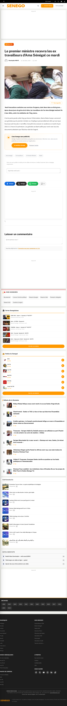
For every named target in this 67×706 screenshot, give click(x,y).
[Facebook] (55, 1)
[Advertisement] (33, 25)
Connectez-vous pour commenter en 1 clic (29, 248)
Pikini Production (4, 668)
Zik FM (1, 679)
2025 (9, 604)
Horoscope (37, 638)
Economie (2, 631)
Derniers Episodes (4, 658)
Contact (36, 660)
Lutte (1, 643)
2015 (4, 608)
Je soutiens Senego (19, 145)
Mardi (40, 156)
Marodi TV (2, 660)
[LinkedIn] (51, 672)
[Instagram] (47, 672)
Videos (1, 648)
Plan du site (24, 694)
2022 (26, 604)
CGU (36, 665)
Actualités (9, 44)
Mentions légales (31, 694)
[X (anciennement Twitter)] (58, 1)
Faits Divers (3, 646)
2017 (54, 604)
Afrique (1, 650)
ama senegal (9, 156)
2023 (20, 604)
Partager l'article (33, 145)
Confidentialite (38, 663)
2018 (48, 604)
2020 (37, 604)
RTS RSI (1, 684)
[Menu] (3, 6)
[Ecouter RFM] (62, 360)
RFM (1, 677)
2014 (9, 608)
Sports (1, 638)
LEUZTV (2, 665)
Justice (1, 628)
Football (2, 641)
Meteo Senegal (38, 626)
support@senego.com (55, 692)
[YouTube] (61, 1)
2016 (59, 604)
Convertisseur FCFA (39, 623)
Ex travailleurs (19, 156)
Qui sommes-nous (39, 658)
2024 (15, 604)
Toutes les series (33, 346)
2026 (4, 604)
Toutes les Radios (4, 675)
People (1, 636)
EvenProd (2, 663)
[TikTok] (65, 1)
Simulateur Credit (39, 641)
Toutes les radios (33, 393)
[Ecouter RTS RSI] (62, 382)
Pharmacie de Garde (39, 633)
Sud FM (1, 682)
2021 (31, 604)
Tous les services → (39, 643)
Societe (2, 626)
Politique (2, 623)
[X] (39, 672)
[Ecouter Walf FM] (62, 376)
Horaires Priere (38, 631)
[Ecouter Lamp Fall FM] (62, 387)
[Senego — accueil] (16, 6)
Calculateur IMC (38, 636)
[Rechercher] (38, 6)
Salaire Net (37, 628)
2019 (43, 604)
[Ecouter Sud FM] (62, 371)
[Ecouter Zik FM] (62, 365)
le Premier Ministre (31, 156)
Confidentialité (41, 694)
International (3, 633)
